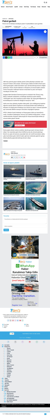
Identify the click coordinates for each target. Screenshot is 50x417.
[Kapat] (49, 404)
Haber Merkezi (14, 153)
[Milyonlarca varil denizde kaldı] (36, 203)
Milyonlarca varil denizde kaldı (32, 210)
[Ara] (44, 2)
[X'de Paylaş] (6, 57)
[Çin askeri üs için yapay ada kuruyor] (36, 187)
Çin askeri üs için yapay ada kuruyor (33, 194)
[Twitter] (17, 157)
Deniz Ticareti (9, 6)
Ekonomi (44, 6)
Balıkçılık (9, 366)
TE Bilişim (28, 337)
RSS (12, 333)
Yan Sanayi (33, 6)
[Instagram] (19, 157)
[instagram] (22, 342)
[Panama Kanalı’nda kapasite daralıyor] (14, 187)
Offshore (9, 370)
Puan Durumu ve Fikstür (13, 396)
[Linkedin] (22, 157)
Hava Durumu (10, 393)
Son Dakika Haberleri (12, 400)
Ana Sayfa (6, 345)
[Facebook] (14, 157)
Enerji (38, 6)
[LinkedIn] (18, 320)
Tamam (4, 406)
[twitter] (15, 342)
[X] (10, 320)
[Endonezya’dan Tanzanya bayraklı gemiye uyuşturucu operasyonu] (36, 171)
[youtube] (30, 342)
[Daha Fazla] (11, 57)
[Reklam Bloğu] (25, 247)
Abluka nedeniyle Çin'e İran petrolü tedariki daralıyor (18, 414)
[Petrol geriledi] (25, 42)
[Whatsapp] (22, 320)
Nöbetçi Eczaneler (11, 391)
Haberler (4, 18)
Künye (5, 327)
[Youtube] (24, 157)
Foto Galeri (6, 324)
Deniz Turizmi (10, 365)
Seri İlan (6, 383)
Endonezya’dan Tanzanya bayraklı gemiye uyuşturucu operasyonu (34, 179)
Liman (20, 6)
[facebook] (8, 342)
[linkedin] (44, 342)
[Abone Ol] (43, 57)
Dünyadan (11, 18)
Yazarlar (5, 326)
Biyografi (6, 385)
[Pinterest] (13, 320)
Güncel (2, 6)
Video (27, 324)
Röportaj (9, 361)
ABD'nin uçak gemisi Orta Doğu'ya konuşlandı (13, 210)
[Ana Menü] (46, 2)
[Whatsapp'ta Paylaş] (9, 57)
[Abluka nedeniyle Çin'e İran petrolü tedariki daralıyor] (14, 171)
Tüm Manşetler (10, 398)
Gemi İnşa (26, 6)
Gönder (6, 230)
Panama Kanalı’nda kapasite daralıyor (11, 194)
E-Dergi (9, 373)
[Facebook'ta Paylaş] (4, 57)
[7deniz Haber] (7, 2)
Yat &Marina (10, 368)
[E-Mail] (12, 157)
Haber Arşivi (10, 401)
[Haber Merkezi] (7, 154)
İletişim (27, 326)
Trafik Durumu (10, 395)
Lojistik (16, 6)
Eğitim (8, 363)
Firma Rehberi (8, 381)
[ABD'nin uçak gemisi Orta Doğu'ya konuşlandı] (14, 203)
